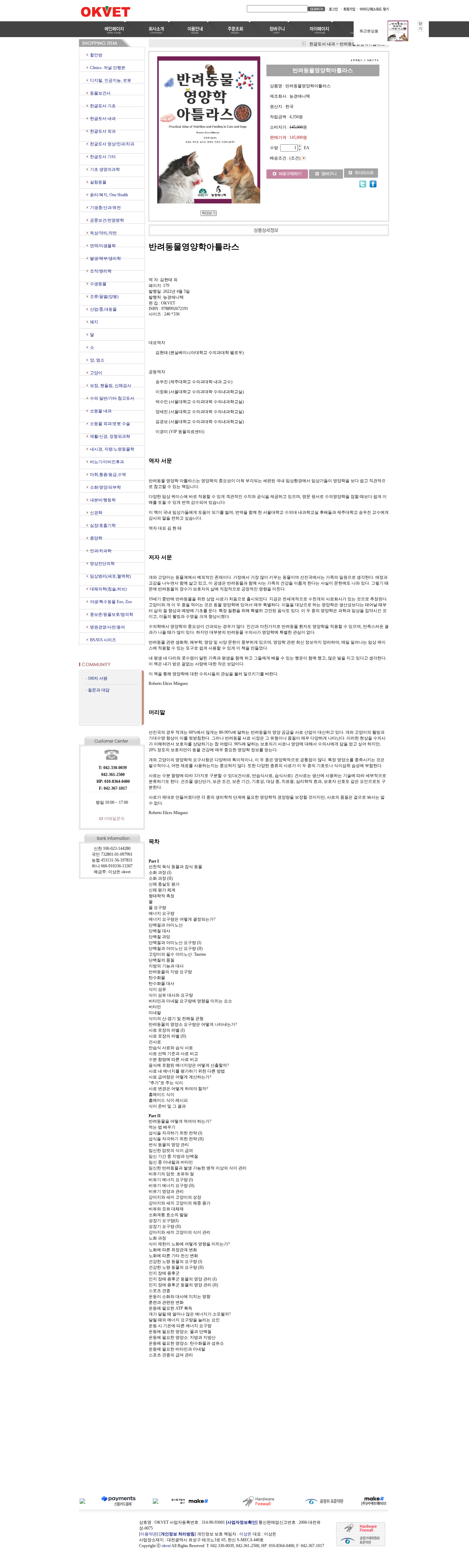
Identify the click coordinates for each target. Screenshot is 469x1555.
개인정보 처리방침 (178, 1534)
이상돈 (245, 1534)
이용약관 (148, 1534)
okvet (166, 1545)
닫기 (420, 26)
